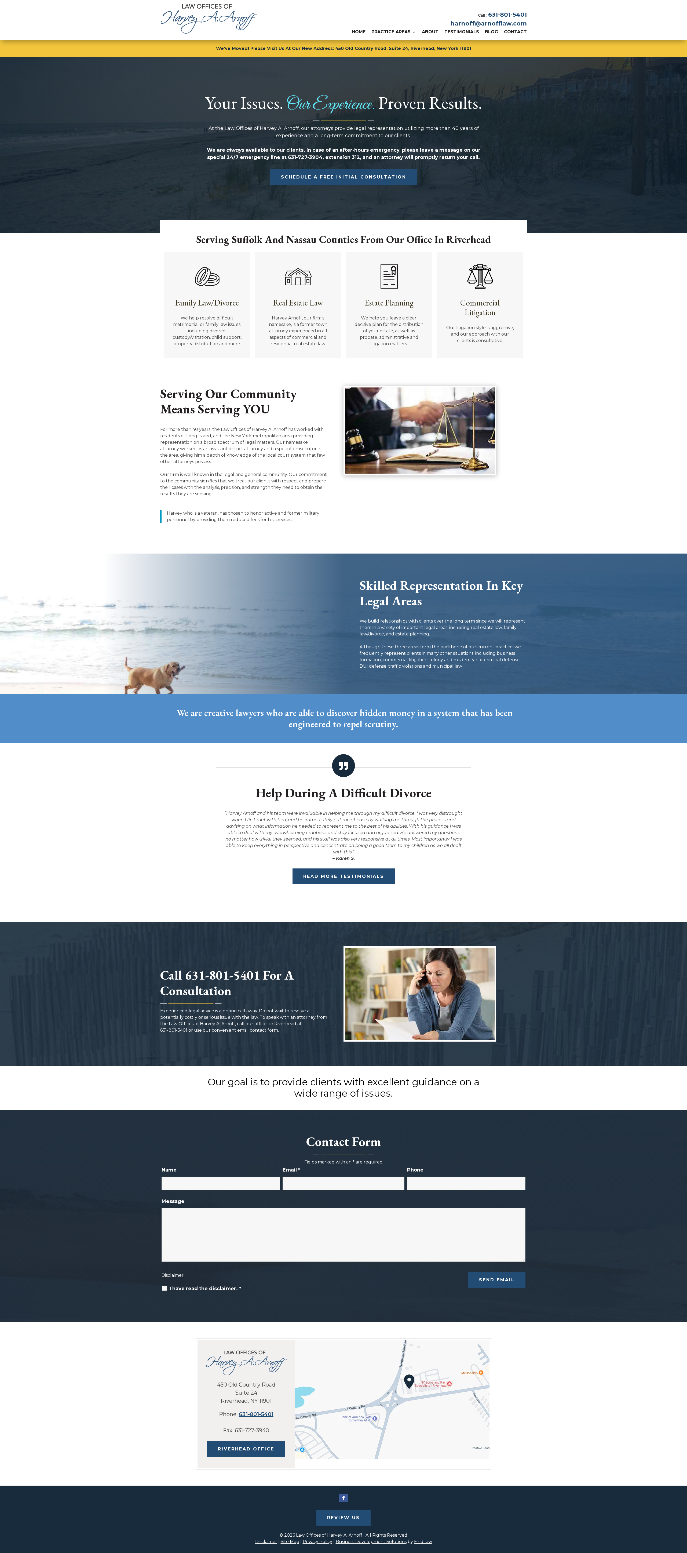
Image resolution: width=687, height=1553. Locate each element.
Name (169, 1170)
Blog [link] (491, 32)
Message (173, 1201)
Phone (415, 1170)
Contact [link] (515, 32)
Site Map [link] (290, 1541)
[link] (209, 19)
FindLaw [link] (423, 1541)
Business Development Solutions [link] (371, 1541)
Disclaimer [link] (266, 1541)
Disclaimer (173, 1275)
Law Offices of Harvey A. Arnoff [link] (329, 1535)
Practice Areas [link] (391, 32)
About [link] (430, 32)
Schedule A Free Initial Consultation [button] (343, 177)
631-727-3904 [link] (305, 157)
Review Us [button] (343, 1517)
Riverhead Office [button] (246, 1449)
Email (291, 1170)
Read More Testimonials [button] (343, 876)
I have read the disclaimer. (205, 1288)
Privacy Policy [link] (317, 1541)
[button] (343, 1498)
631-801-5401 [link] (507, 14)
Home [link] (359, 32)
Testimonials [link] (461, 32)
